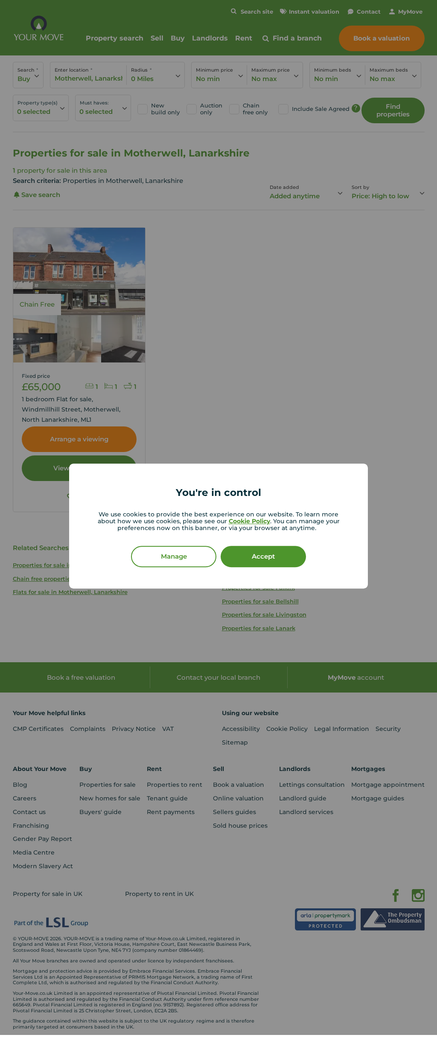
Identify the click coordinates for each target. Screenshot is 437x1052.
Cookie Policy (249, 521)
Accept (263, 556)
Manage (174, 556)
